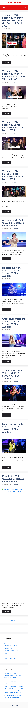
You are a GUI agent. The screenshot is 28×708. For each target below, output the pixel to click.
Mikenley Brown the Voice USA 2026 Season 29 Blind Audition (13, 427)
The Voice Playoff (9, 653)
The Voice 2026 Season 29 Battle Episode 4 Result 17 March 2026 (12, 126)
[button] (26, 7)
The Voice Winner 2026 (10, 658)
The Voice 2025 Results (10, 645)
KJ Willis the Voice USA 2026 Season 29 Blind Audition (13, 479)
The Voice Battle (8, 648)
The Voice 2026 (14, 2)
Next (12, 620)
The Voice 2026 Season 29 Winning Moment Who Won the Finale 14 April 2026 (12, 20)
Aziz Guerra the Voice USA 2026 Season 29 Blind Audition (13, 223)
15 (9, 620)
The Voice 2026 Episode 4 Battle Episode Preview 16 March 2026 (12, 175)
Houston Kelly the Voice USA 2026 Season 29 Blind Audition (12, 271)
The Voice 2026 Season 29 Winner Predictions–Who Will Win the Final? (13, 75)
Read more (6, 62)
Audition (6, 643)
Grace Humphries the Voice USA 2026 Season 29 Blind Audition (13, 322)
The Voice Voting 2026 (10, 656)
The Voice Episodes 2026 (11, 651)
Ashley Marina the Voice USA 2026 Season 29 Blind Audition (12, 374)
